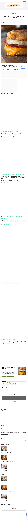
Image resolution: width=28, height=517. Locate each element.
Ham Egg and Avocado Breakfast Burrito (14, 174)
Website (2, 428)
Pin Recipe (20, 376)
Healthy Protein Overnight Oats (12, 283)
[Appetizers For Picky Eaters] (4, 459)
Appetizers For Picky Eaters (8, 461)
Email (2, 425)
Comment (3, 412)
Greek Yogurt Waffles (9, 339)
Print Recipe (8, 376)
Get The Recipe (5, 139)
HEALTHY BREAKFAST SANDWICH (7, 382)
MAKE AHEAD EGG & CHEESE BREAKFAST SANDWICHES (10, 384)
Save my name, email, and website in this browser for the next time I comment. (13, 432)
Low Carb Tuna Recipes (7, 452)
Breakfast (15, 401)
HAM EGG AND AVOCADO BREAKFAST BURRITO (9, 383)
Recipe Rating (3, 409)
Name (2, 422)
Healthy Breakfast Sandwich (11, 131)
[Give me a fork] (14, 8)
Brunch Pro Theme (21, 515)
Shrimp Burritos (5, 470)
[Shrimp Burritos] (4, 468)
